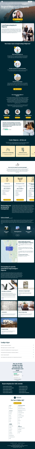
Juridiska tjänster (10, 424)
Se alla (18, 235)
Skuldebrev (10, 432)
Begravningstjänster (21, 405)
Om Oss (10, 405)
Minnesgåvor (20, 429)
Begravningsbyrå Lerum (23, 389)
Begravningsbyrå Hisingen (7, 386)
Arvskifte (10, 427)
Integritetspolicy (21, 443)
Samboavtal (10, 433)
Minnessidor (19, 431)
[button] (33, 228)
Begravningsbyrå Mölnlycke (7, 392)
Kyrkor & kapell (20, 417)
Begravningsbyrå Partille (23, 386)
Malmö (10, 415)
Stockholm (10, 412)
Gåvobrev (10, 430)
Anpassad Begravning (21, 412)
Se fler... (10, 421)
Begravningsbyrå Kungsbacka (24, 392)
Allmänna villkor (13, 443)
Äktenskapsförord (11, 435)
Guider (19, 423)
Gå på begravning (20, 426)
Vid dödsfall (19, 414)
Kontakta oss (11, 408)
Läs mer (2, 223)
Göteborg (10, 413)
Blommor (19, 420)
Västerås (10, 418)
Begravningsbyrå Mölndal (7, 389)
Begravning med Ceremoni (21, 408)
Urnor (19, 422)
